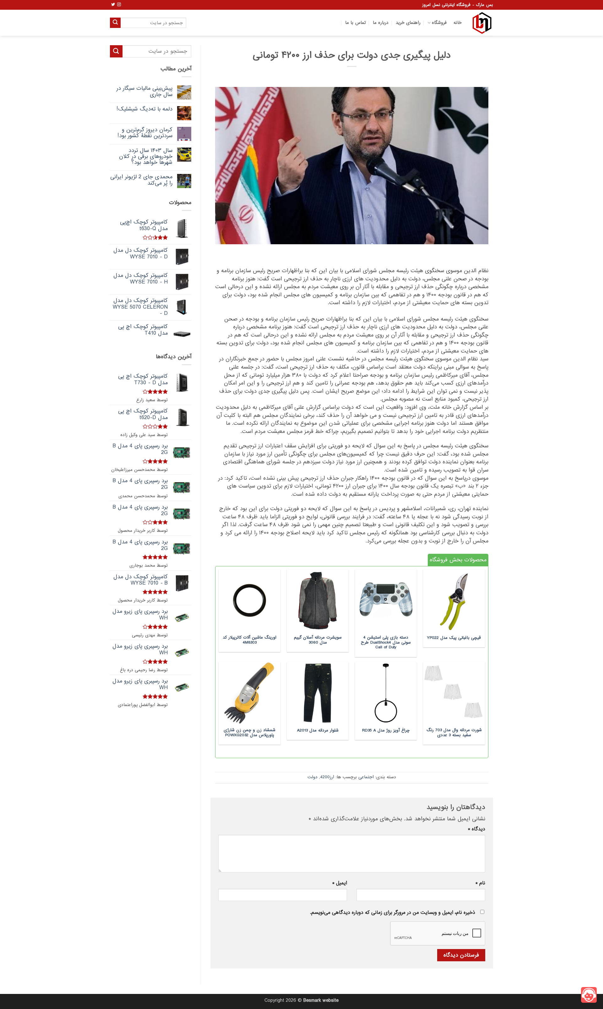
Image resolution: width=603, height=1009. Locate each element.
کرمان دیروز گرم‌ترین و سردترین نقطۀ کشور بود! (144, 133)
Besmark (312, 1000)
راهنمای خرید (408, 22)
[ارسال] (115, 23)
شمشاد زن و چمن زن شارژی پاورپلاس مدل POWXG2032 (249, 732)
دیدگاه (476, 829)
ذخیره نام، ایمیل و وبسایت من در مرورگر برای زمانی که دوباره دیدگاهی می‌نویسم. (392, 912)
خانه (458, 22)
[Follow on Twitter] (113, 5)
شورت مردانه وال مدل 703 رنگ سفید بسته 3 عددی (454, 732)
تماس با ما (355, 22)
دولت (312, 777)
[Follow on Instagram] (119, 5)
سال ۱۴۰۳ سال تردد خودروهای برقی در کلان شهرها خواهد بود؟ (145, 157)
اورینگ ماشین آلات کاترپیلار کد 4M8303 (249, 640)
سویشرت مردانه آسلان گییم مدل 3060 (318, 640)
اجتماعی (366, 777)
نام (480, 883)
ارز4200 (327, 777)
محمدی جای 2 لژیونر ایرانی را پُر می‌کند (141, 180)
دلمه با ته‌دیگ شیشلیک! (144, 109)
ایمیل (339, 883)
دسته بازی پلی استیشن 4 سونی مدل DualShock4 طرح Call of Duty (386, 642)
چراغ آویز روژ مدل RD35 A (386, 730)
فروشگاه (439, 22)
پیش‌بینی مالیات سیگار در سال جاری (144, 91)
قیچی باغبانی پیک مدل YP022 (454, 637)
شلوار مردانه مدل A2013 (318, 730)
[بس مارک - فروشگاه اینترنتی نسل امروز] (482, 23)
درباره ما (380, 22)
